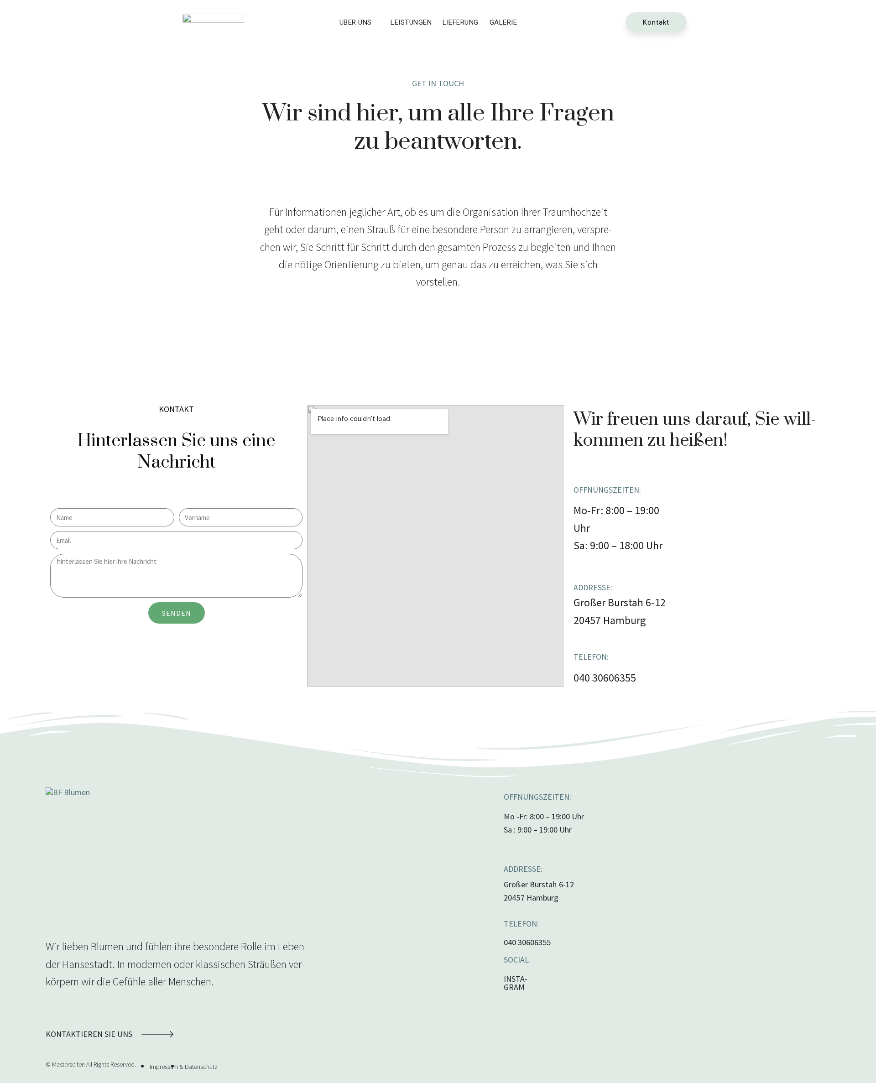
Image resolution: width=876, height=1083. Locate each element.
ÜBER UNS (355, 22)
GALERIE (503, 22)
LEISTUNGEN (411, 22)
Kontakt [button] (656, 22)
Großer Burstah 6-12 (620, 602)
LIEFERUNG (461, 22)
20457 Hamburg (610, 620)
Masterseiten (68, 1064)
